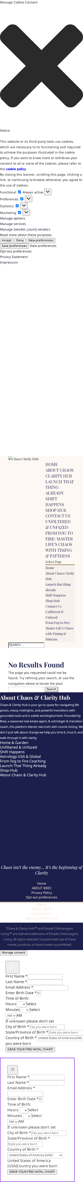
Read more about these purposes (26, 235)
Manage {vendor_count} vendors (25, 230)
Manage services (13, 224)
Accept (7, 241)
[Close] (12, 967)
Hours (11, 1004)
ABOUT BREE (41, 888)
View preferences (40, 241)
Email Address (19, 987)
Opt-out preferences (16, 251)
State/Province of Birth (27, 1032)
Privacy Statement (14, 257)
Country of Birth (21, 1038)
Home (51, 464)
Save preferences (14, 246)
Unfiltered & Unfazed (58, 524)
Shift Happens (54, 501)
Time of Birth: (17, 998)
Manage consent (13, 953)
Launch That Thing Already (23, 766)
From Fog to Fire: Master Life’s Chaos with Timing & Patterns (59, 544)
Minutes (13, 1009)
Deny (20, 241)
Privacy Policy (41, 893)
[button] (41, 67)
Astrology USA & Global (20, 756)
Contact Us (57, 515)
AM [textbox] (19, 1015)
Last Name (16, 982)
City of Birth (17, 1027)
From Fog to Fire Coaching (23, 761)
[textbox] (31, 1004)
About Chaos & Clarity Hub (23, 775)
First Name (16, 976)
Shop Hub (55, 510)
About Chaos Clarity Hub (59, 473)
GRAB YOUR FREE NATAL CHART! (30, 1050)
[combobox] (31, 1004)
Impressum (9, 263)
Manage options (12, 218)
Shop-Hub (9, 770)
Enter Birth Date (21, 993)
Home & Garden (14, 743)
